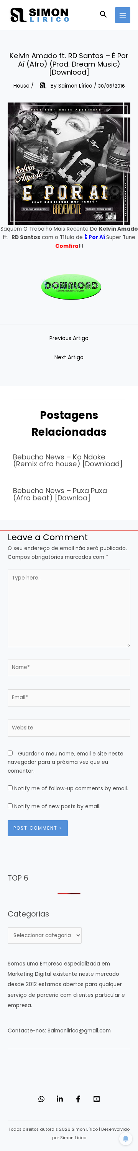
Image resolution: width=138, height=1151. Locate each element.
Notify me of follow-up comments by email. (71, 788)
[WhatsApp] (41, 1099)
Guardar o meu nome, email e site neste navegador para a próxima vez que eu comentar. (65, 762)
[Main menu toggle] (123, 15)
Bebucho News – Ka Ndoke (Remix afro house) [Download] (68, 460)
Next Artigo (69, 357)
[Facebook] (78, 1099)
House (21, 86)
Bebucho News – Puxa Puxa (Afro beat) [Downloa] (60, 494)
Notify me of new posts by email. (57, 806)
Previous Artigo (69, 338)
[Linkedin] (59, 1099)
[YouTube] (96, 1099)
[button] (103, 15)
